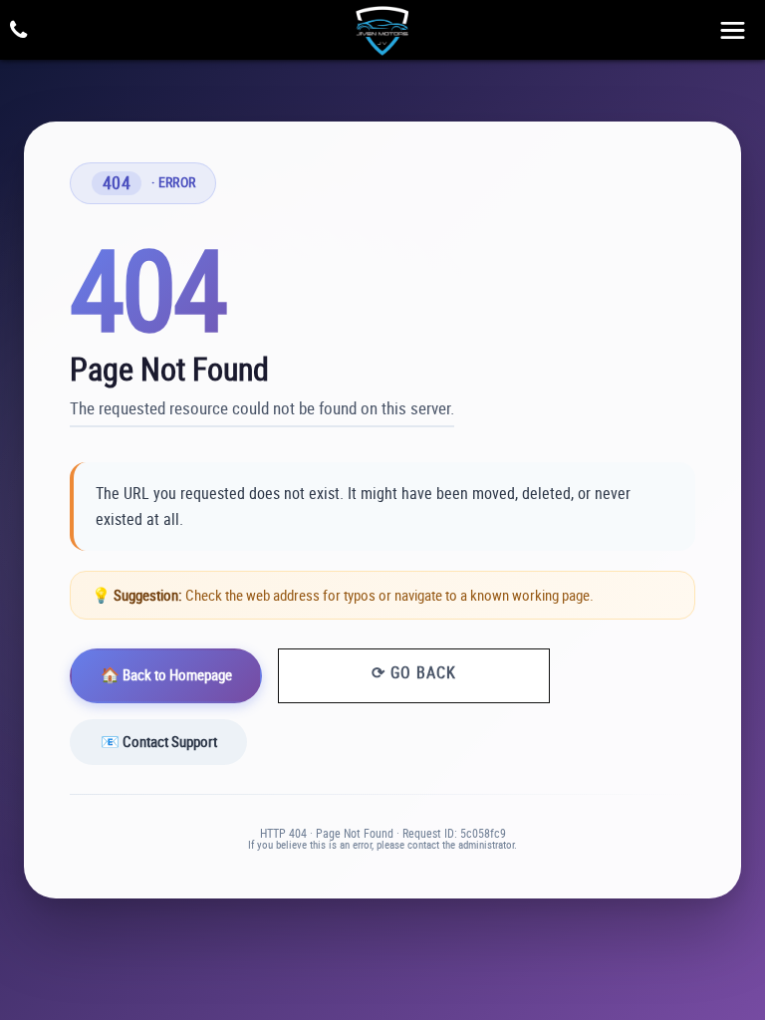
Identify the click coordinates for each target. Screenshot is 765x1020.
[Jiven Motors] (382, 29)
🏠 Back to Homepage (166, 674)
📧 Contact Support (159, 741)
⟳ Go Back (414, 672)
